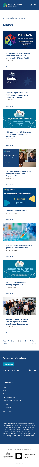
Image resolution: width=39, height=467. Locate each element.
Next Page (34, 342)
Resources (6, 394)
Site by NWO (19, 463)
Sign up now (9, 364)
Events (5, 390)
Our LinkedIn (7, 408)
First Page (5, 342)
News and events (12, 18)
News (23, 18)
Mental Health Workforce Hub (12, 401)
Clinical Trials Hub (9, 397)
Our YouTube (7, 411)
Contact (6, 404)
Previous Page (11, 342)
